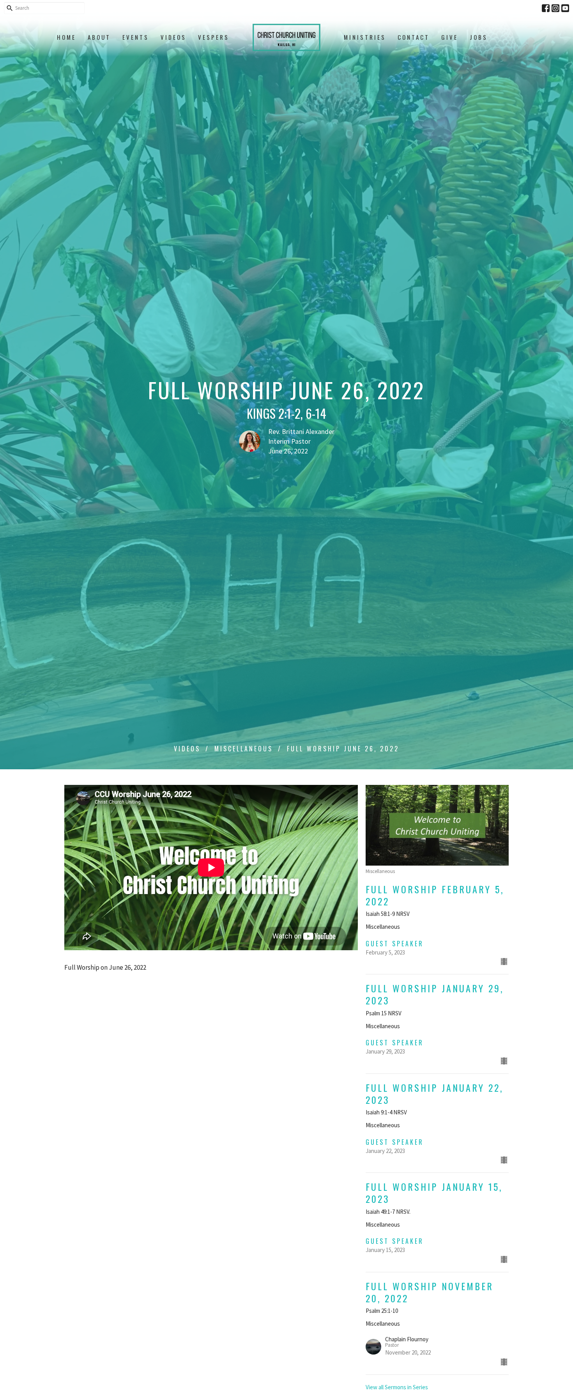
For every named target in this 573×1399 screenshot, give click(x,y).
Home (66, 37)
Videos (173, 37)
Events (135, 37)
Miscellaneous (243, 748)
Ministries (365, 37)
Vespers (213, 37)
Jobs (479, 37)
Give (449, 37)
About (99, 37)
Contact (414, 37)
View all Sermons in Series (397, 1387)
